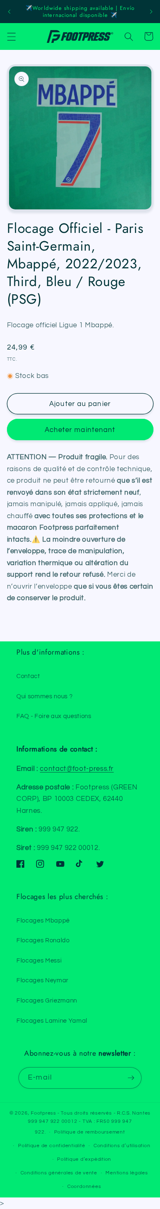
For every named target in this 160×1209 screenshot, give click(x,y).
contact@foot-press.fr (77, 768)
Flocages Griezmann (46, 1000)
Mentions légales (126, 1173)
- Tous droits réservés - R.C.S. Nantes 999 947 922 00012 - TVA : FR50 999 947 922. (89, 1122)
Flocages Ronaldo (43, 940)
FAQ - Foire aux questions (53, 716)
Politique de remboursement (89, 1132)
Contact (28, 676)
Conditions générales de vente (59, 1173)
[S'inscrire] (131, 1078)
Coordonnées (84, 1186)
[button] (11, 36)
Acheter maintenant (80, 429)
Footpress (43, 1113)
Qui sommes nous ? (44, 696)
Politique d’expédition (84, 1159)
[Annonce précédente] (9, 11)
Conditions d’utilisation (122, 1145)
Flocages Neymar (42, 980)
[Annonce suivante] (151, 11)
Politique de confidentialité (51, 1145)
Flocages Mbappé (43, 920)
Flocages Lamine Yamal (51, 1020)
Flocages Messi (39, 960)
